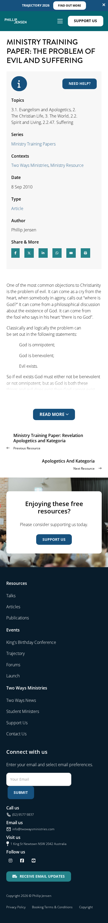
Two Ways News (21, 700)
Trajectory (15, 653)
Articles (13, 607)
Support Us (85, 20)
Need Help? (80, 83)
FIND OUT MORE (69, 5)
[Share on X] (29, 253)
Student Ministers (22, 711)
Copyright (86, 907)
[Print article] (85, 253)
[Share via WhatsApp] (57, 253)
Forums (13, 665)
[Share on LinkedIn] (43, 253)
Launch (13, 676)
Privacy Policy (16, 907)
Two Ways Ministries (29, 165)
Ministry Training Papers (33, 144)
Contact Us (16, 734)
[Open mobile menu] (60, 21)
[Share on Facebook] (15, 253)
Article (17, 208)
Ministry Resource (67, 165)
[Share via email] (71, 253)
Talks (10, 596)
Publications (17, 618)
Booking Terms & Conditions (52, 907)
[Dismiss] (104, 4)
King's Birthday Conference (31, 642)
